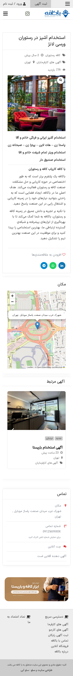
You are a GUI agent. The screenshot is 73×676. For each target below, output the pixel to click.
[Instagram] (27, 13)
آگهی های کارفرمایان (49, 62)
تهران (28, 62)
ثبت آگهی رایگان (58, 635)
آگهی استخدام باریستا (48, 447)
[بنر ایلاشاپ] (36, 589)
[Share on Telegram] (43, 265)
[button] (67, 4)
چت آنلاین (54, 547)
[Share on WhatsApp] (52, 265)
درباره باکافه (61, 652)
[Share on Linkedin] (61, 265)
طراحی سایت (45, 670)
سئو (33, 670)
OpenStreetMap (44, 367)
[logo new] (57, 14)
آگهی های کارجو (58, 630)
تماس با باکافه (59, 641)
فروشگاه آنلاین (59, 646)
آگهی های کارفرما (58, 624)
